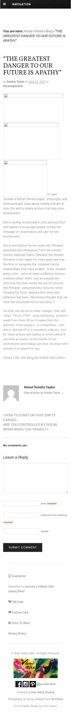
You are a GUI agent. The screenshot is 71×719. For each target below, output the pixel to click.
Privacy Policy (17, 633)
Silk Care (17, 602)
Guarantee (18, 576)
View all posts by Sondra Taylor (43, 392)
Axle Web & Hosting (42, 692)
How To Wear (20, 623)
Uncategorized (12, 86)
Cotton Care (19, 612)
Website (45, 531)
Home (28, 31)
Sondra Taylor (15, 81)
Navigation (21, 4)
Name (49, 503)
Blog (49, 31)
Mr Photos (57, 699)
